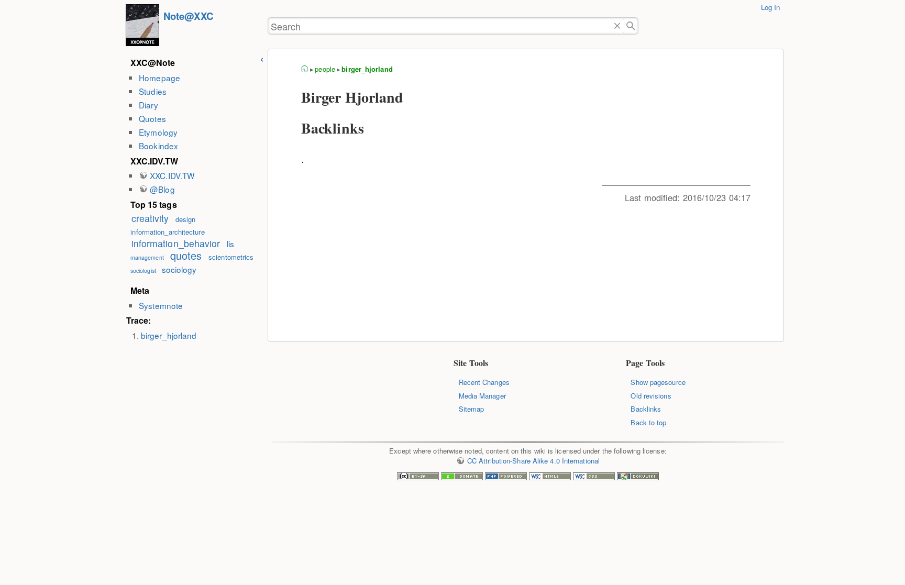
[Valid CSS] (594, 477)
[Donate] (462, 477)
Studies (153, 91)
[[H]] (142, 26)
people (325, 69)
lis (230, 243)
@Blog (162, 189)
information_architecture (167, 232)
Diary (148, 105)
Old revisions (651, 396)
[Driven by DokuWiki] (638, 477)
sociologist (143, 270)
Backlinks (646, 409)
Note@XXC (188, 16)
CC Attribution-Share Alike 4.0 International (533, 461)
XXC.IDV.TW (172, 175)
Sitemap (471, 409)
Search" (631, 26)
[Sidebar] (262, 58)
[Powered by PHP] (506, 477)
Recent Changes (484, 382)
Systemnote (161, 305)
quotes (186, 255)
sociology (179, 269)
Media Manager (482, 396)
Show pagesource (658, 382)
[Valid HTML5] (550, 477)
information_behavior (175, 243)
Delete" (617, 26)
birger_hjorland (168, 335)
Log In (770, 7)
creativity (150, 218)
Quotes (152, 118)
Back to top (648, 422)
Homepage (159, 77)
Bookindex (158, 145)
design (185, 219)
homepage (304, 69)
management (147, 257)
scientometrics (230, 257)
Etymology (158, 132)
